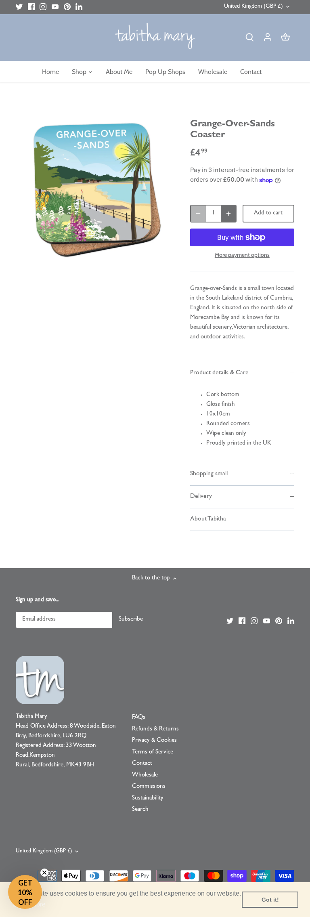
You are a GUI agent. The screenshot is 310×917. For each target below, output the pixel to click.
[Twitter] (19, 7)
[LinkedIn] (78, 7)
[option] (95, 189)
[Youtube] (55, 7)
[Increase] (228, 213)
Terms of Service (152, 752)
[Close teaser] (44, 873)
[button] (25, 892)
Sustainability (147, 798)
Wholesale (145, 775)
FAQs (138, 718)
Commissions (148, 787)
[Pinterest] (67, 7)
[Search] (250, 38)
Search (140, 810)
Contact (142, 764)
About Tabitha (208, 519)
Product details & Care (219, 373)
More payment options (242, 255)
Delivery (201, 496)
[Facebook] (31, 7)
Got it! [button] (270, 899)
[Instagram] (43, 7)
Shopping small (209, 474)
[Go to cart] (285, 38)
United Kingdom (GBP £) (253, 7)
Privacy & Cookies (154, 741)
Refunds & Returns (155, 729)
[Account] (267, 38)
